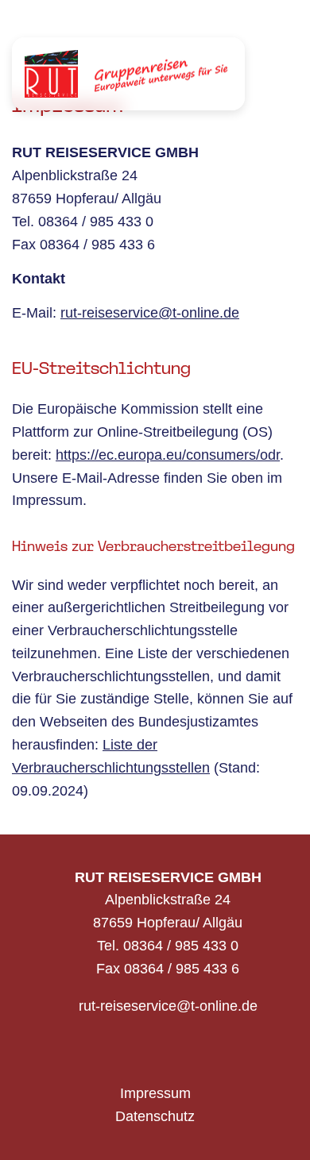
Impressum (155, 1093)
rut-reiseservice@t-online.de (149, 313)
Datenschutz (155, 1116)
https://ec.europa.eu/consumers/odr (168, 455)
